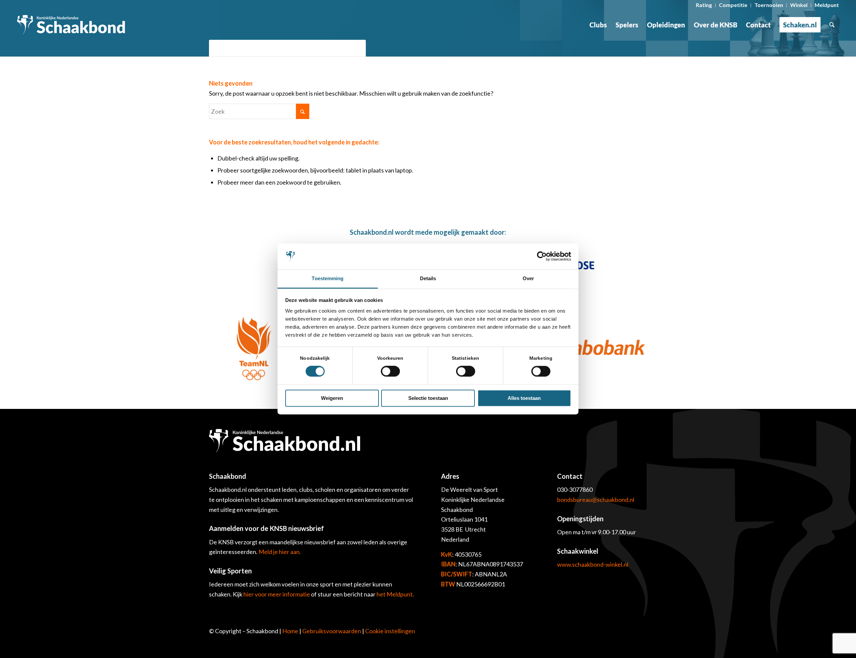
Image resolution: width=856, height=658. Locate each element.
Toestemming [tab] (327, 278)
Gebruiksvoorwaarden (331, 631)
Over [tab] (528, 278)
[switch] (390, 371)
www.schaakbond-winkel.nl (592, 564)
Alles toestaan (524, 398)
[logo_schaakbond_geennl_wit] (71, 25)
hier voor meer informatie (277, 594)
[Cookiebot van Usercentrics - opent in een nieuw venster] (542, 256)
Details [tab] (428, 278)
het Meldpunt (395, 594)
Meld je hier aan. (279, 551)
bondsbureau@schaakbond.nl (595, 499)
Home (290, 631)
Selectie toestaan (428, 398)
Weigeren (332, 398)
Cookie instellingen (390, 631)
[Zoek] (832, 25)
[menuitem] (704, 5)
